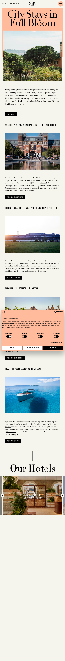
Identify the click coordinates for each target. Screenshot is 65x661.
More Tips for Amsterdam (15, 197)
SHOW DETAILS (55, 342)
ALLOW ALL (53, 348)
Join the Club (11, 114)
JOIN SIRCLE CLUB (14, 4)
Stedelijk (44, 183)
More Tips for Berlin (13, 277)
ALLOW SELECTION (32, 348)
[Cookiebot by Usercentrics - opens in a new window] (55, 312)
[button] (2, 495)
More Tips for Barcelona (15, 358)
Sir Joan (8, 427)
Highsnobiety (53, 263)
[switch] (24, 336)
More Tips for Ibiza (13, 441)
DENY (12, 348)
